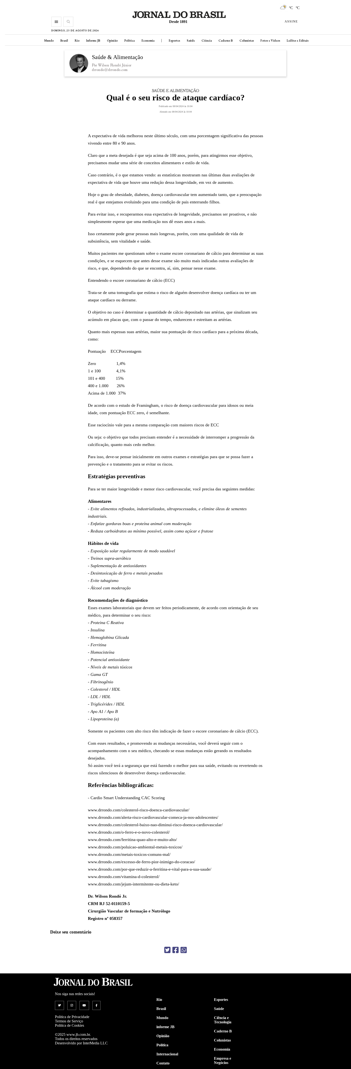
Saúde (191, 40)
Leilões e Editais (297, 40)
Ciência (207, 40)
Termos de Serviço (69, 1021)
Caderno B (225, 40)
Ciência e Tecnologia (222, 1020)
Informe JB (93, 40)
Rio (77, 40)
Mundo (49, 40)
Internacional (167, 1054)
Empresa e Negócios (222, 1060)
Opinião (112, 40)
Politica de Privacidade (72, 1017)
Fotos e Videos (270, 40)
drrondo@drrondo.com (110, 69)
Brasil (64, 40)
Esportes (174, 40)
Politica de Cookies (69, 1025)
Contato (163, 1063)
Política (129, 40)
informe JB (165, 1027)
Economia (147, 40)
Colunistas (246, 40)
